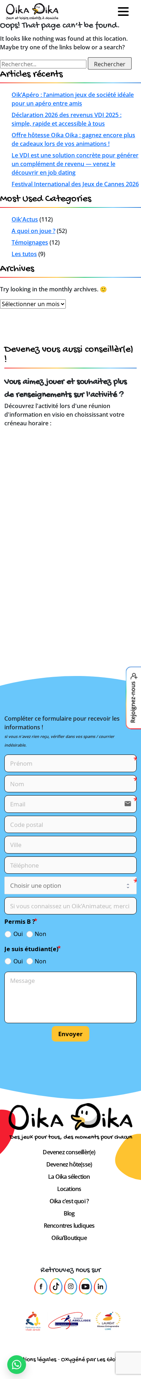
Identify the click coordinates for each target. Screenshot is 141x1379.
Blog (69, 1213)
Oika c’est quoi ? (69, 1201)
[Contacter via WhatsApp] (16, 1364)
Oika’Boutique (69, 1238)
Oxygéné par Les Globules (95, 1360)
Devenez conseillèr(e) (69, 1152)
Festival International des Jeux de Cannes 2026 (75, 184)
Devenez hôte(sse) (69, 1164)
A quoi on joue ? (33, 231)
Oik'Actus (25, 219)
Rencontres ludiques (69, 1226)
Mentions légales (34, 1360)
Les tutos (24, 254)
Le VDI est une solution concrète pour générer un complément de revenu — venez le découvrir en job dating (75, 163)
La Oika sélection (69, 1177)
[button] (126, 11)
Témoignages (30, 242)
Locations (69, 1189)
